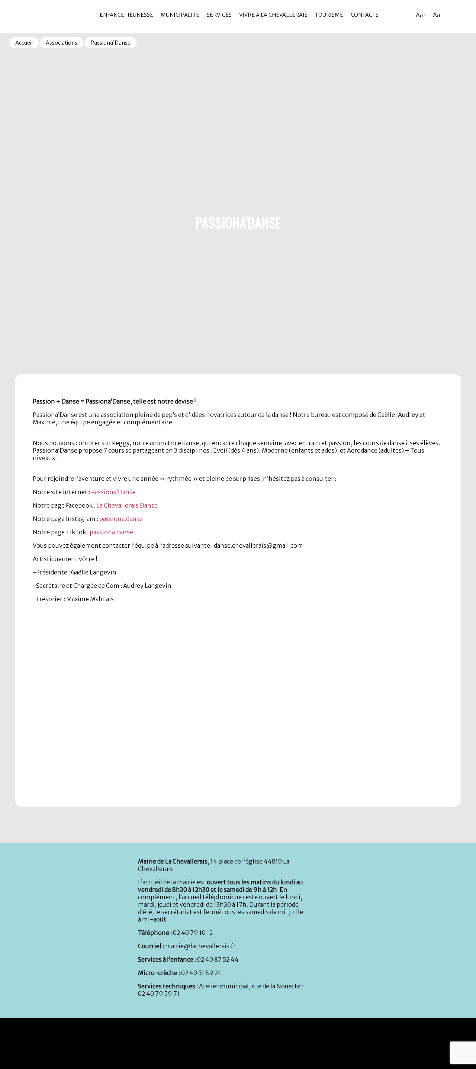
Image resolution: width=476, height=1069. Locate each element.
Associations (61, 42)
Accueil (24, 42)
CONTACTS (365, 15)
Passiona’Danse (113, 492)
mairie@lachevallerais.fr (200, 946)
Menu (7, 3)
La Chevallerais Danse (127, 505)
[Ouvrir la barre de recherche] (468, 15)
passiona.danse (121, 518)
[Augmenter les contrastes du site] (453, 15)
